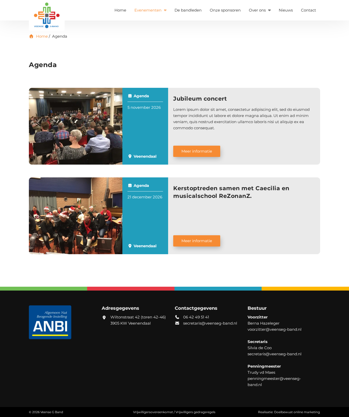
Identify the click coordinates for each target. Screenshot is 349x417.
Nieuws (286, 10)
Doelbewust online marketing (297, 412)
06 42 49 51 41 (195, 317)
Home (120, 10)
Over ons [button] (257, 10)
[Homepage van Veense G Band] (47, 15)
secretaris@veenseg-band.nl (210, 323)
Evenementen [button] (147, 10)
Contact (308, 10)
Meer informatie (196, 151)
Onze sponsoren (225, 10)
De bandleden (188, 10)
